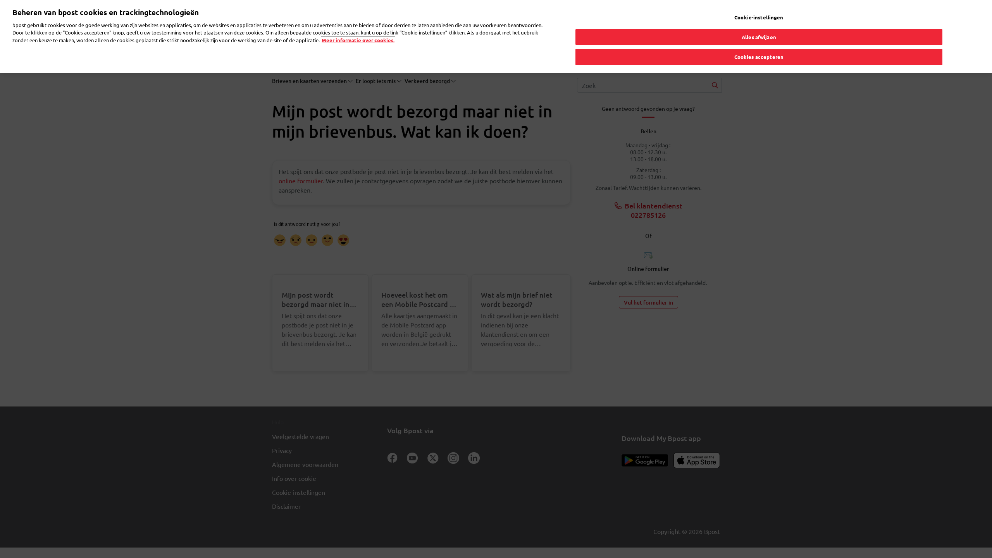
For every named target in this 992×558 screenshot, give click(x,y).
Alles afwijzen (759, 37)
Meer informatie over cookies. (358, 40)
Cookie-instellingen (758, 17)
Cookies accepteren (759, 56)
